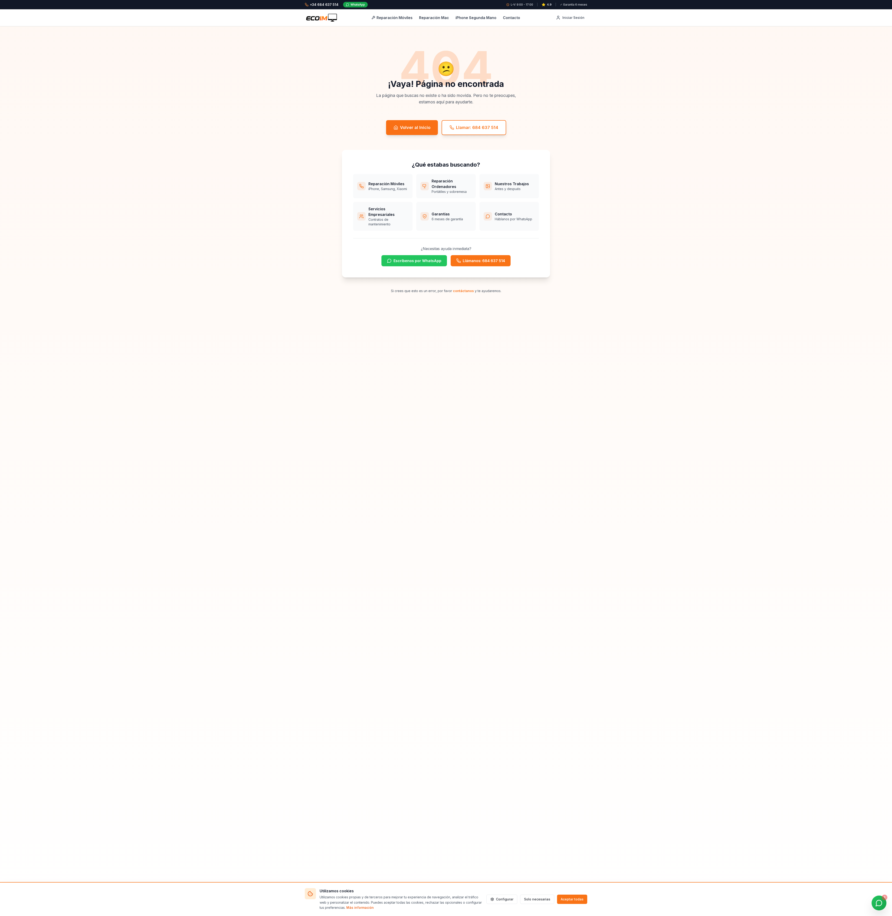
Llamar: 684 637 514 (477, 127)
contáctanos (463, 291)
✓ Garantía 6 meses (573, 4)
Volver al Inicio (415, 127)
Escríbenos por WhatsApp (417, 260)
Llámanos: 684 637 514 (484, 260)
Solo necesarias (537, 899)
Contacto (511, 17)
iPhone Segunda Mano (476, 17)
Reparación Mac (434, 17)
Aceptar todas (572, 899)
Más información (360, 907)
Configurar (504, 899)
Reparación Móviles (395, 17)
